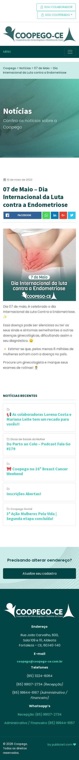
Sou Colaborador (58, 7)
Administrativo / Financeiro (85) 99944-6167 (39, 723)
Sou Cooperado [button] (57, 15)
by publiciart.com (60, 745)
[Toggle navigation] (70, 52)
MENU (7, 52)
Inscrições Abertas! (23, 493)
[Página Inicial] (39, 34)
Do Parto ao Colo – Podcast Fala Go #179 (38, 446)
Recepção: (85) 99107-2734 (40, 714)
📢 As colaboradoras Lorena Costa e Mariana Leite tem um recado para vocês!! (39, 419)
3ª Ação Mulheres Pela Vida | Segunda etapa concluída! (31, 516)
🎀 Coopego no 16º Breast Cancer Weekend (37, 471)
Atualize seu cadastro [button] (39, 573)
